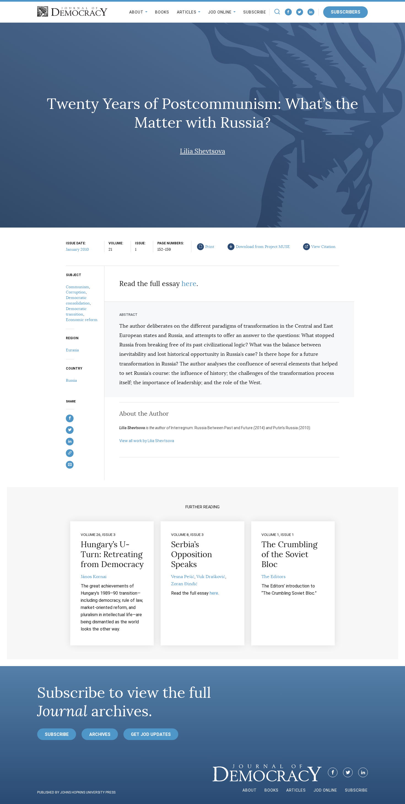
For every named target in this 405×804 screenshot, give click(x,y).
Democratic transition (76, 311)
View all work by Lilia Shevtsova (146, 441)
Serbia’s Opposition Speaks (191, 554)
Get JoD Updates (151, 734)
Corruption (76, 292)
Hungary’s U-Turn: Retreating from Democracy (112, 554)
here (189, 283)
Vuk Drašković (210, 576)
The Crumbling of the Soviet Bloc (289, 554)
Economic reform (82, 319)
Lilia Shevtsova (202, 151)
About (136, 12)
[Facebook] (288, 12)
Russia (71, 380)
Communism (77, 286)
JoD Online (220, 12)
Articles (186, 12)
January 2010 (77, 249)
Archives (99, 734)
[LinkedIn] (310, 12)
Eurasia (72, 350)
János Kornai (94, 576)
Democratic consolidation (78, 300)
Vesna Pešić (182, 576)
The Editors (273, 576)
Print (209, 246)
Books (162, 12)
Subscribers (345, 12)
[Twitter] (299, 12)
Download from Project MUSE (263, 246)
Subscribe (254, 12)
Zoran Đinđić (184, 584)
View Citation (323, 246)
